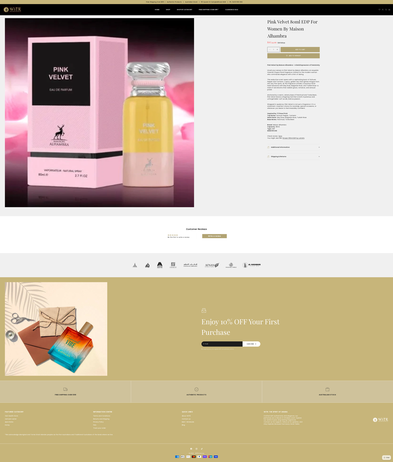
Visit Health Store (11, 416)
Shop (168, 10)
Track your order (99, 428)
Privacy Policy (98, 422)
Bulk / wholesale (188, 422)
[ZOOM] (189, 202)
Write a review (214, 236)
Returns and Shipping (101, 419)
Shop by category (184, 10)
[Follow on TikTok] (202, 449)
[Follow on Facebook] (191, 449)
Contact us (186, 419)
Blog (183, 425)
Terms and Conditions (101, 416)
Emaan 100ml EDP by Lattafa (293, 138)
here (280, 136)
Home (157, 10)
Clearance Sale (231, 10)
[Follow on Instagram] (196, 449)
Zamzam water (11, 419)
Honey (7, 425)
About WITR (186, 416)
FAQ (94, 425)
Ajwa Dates (9, 422)
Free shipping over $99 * (209, 10)
